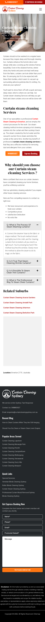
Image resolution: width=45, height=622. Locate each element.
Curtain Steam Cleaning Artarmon (16, 308)
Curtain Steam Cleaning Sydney (13, 489)
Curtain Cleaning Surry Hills (12, 462)
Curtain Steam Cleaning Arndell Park (17, 303)
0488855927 (12, 153)
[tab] (22, 225)
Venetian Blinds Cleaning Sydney (14, 482)
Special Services (8, 478)
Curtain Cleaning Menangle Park (13, 444)
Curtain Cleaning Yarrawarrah (12, 459)
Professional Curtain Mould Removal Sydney (18, 493)
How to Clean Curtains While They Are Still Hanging (20, 422)
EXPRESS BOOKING (34, 2)
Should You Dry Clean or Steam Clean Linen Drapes (21, 428)
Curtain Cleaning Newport (11, 466)
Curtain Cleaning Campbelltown (13, 451)
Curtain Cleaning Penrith (11, 448)
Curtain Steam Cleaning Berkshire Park (18, 313)
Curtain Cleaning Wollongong (12, 455)
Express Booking (30, 153)
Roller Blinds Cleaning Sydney (13, 485)
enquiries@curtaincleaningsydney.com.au (22, 412)
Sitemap (37, 614)
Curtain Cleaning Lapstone (12, 441)
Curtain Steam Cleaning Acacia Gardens (19, 298)
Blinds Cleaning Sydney (10, 496)
